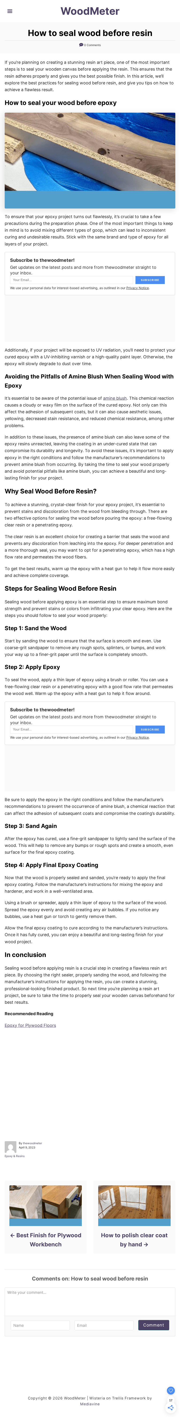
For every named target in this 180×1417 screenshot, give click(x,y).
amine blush (115, 398)
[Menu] (10, 11)
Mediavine (90, 1404)
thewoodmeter (32, 1143)
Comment (153, 1325)
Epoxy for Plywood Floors (30, 1025)
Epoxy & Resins (15, 1156)
